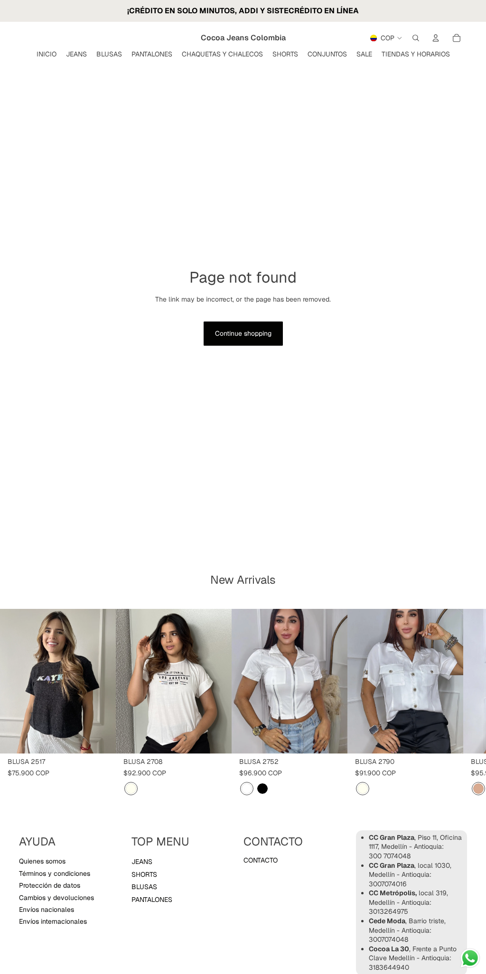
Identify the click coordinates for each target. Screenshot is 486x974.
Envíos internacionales (53, 921)
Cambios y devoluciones (56, 897)
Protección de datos (49, 885)
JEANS (141, 861)
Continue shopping (243, 333)
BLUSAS (144, 886)
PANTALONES (151, 899)
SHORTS (144, 874)
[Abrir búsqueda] (415, 38)
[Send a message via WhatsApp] (470, 958)
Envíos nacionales (46, 909)
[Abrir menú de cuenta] (435, 38)
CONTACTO (260, 860)
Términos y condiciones (54, 873)
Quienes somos (42, 861)
